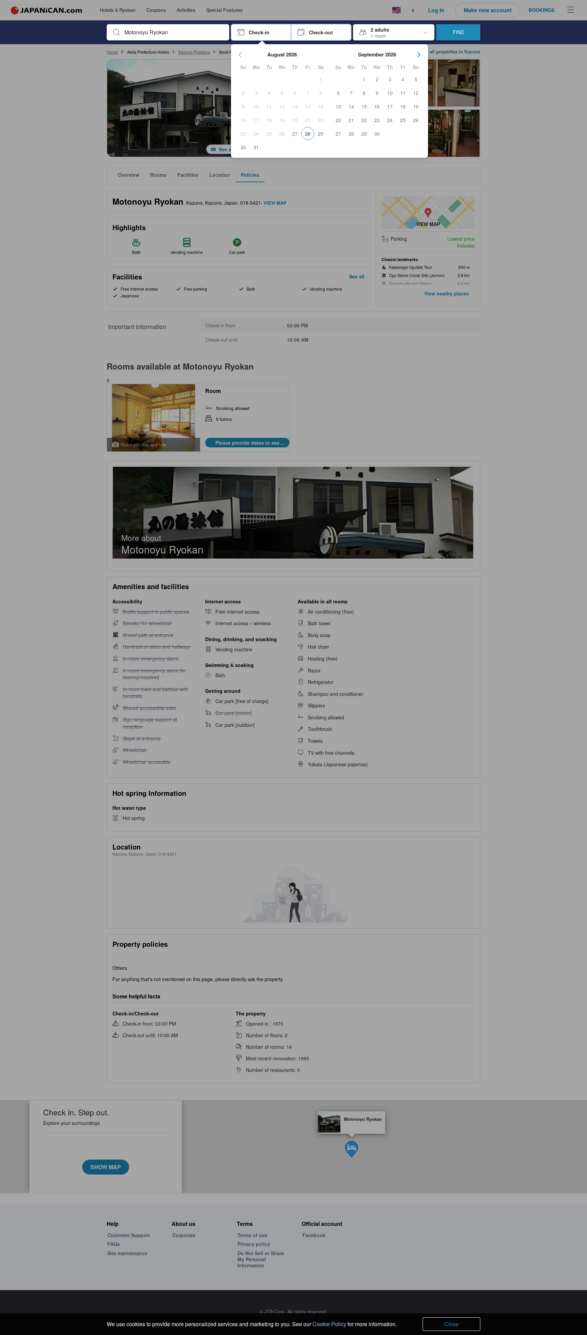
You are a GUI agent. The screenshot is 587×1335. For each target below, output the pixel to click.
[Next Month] (418, 54)
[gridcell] (320, 79)
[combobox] (173, 32)
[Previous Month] (240, 54)
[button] (261, 32)
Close (451, 1324)
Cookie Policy (329, 1324)
